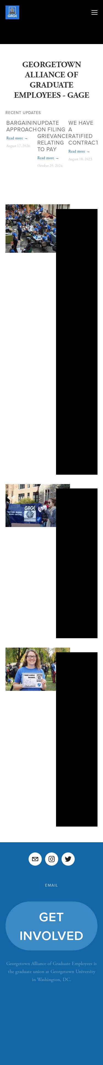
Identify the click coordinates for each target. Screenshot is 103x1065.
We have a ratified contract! (84, 132)
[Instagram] (51, 859)
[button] (88, 112)
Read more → (17, 138)
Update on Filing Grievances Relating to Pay (55, 136)
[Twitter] (68, 859)
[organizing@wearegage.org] (35, 859)
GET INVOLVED (51, 926)
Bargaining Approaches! (25, 126)
